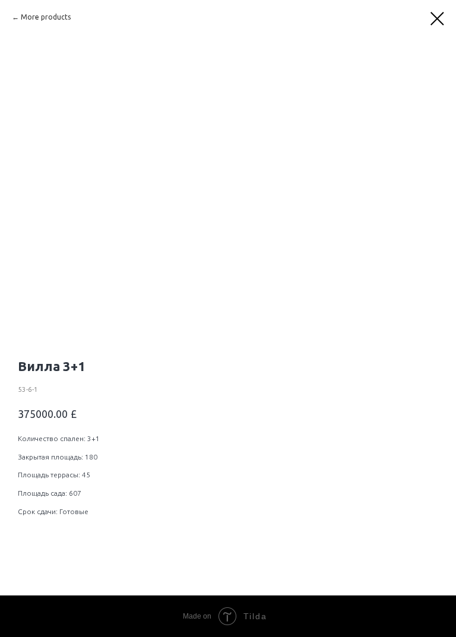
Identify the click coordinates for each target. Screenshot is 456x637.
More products (46, 17)
